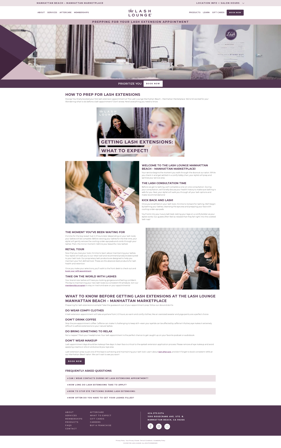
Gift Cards (218, 12)
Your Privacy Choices (132, 440)
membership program (75, 285)
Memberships (81, 12)
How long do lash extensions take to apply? (98, 385)
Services (71, 416)
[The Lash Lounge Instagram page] (159, 426)
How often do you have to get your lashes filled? (101, 398)
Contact (71, 429)
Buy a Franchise (101, 425)
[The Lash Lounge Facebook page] (150, 426)
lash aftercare (164, 352)
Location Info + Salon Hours (218, 3)
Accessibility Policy (159, 440)
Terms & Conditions (146, 440)
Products (195, 12)
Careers (95, 422)
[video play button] (140, 132)
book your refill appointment (78, 271)
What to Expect (101, 416)
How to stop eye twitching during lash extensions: (102, 391)
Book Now (235, 13)
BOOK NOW (75, 361)
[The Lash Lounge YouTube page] (167, 426)
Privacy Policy (120, 440)
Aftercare (66, 12)
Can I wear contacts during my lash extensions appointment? (108, 378)
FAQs (68, 425)
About (69, 412)
